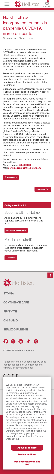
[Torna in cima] (50, 275)
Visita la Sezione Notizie (16, 230)
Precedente (12, 177)
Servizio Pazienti (15, 329)
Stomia (8, 293)
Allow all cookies (27, 447)
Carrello (47, 4)
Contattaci (11, 257)
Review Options (27, 454)
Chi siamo (10, 320)
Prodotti (10, 311)
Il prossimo (40, 189)
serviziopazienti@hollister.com (24, 167)
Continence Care (16, 302)
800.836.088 (25, 165)
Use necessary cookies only (27, 462)
